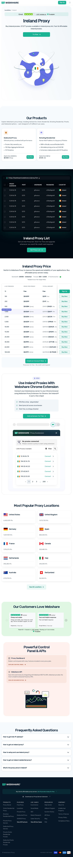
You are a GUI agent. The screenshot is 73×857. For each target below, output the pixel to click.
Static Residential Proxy (8, 809)
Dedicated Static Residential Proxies (8, 842)
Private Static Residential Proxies (7, 834)
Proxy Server (7, 805)
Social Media (34, 808)
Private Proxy (21, 812)
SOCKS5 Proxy (21, 818)
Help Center (48, 805)
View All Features (22, 822)
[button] (70, 2)
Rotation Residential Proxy (8, 815)
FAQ (46, 822)
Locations (20, 808)
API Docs (47, 815)
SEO (32, 812)
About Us (61, 805)
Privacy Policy (62, 817)
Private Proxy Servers (7, 822)
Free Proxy (20, 805)
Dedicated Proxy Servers (8, 828)
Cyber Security (35, 818)
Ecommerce (34, 805)
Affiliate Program (50, 808)
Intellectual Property (61, 809)
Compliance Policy (64, 821)
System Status (49, 812)
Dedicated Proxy (22, 815)
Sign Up (62, 2)
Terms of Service (63, 814)
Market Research (36, 815)
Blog (46, 818)
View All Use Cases (36, 822)
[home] (10, 3)
